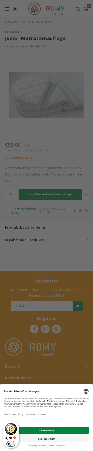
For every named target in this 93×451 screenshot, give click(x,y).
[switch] (10, 444)
